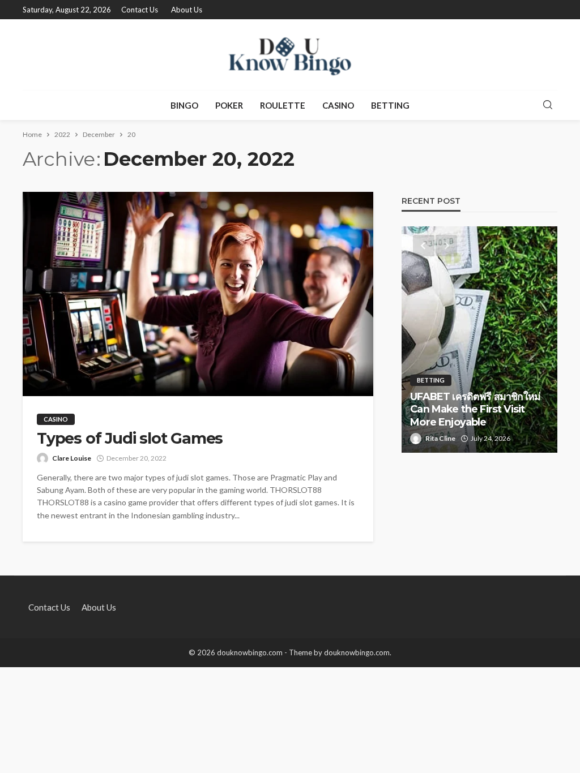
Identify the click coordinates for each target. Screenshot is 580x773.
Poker (229, 105)
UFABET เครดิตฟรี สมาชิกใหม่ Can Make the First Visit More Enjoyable (475, 409)
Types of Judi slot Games (130, 439)
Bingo (184, 105)
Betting (390, 105)
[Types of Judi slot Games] (198, 294)
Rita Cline (440, 438)
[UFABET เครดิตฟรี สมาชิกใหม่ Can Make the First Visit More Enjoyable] (479, 339)
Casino (338, 105)
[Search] (547, 105)
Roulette (282, 105)
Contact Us (139, 9)
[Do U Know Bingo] (290, 55)
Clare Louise (71, 458)
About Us (186, 9)
